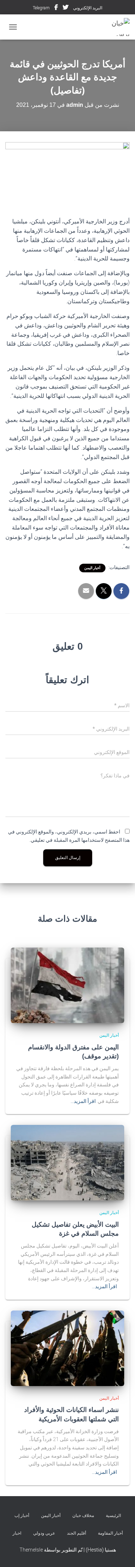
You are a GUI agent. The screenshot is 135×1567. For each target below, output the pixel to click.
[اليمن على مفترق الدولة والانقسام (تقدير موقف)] (67, 985)
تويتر (65, 8)
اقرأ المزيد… (83, 1101)
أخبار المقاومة (110, 1533)
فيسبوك (56, 8)
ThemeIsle (31, 1550)
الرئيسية (113, 1515)
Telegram (41, 7)
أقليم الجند (76, 1533)
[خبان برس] (113, 27)
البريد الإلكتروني (87, 7)
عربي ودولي (44, 1533)
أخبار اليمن (92, 568)
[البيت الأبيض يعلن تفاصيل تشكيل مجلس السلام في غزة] (67, 1162)
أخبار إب (21, 1515)
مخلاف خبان (83, 1515)
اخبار (17, 1533)
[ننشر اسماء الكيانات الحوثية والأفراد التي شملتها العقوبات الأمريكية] (67, 1348)
